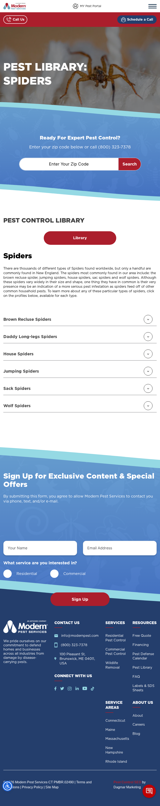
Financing (140, 645)
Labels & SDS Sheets (143, 688)
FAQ (136, 676)
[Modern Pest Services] (14, 6)
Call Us (18, 19)
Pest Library (142, 667)
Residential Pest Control (115, 637)
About (137, 715)
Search (129, 164)
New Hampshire (114, 750)
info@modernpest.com (80, 635)
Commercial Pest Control (115, 651)
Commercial (74, 573)
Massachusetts (117, 738)
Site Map (52, 787)
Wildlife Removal (112, 665)
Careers (138, 724)
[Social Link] (55, 689)
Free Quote (141, 635)
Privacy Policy (32, 787)
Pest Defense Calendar (143, 656)
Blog (136, 733)
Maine (110, 730)
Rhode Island (116, 761)
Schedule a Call (140, 19)
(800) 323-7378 (74, 645)
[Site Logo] (25, 626)
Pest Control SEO (127, 782)
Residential (26, 573)
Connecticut (115, 720)
